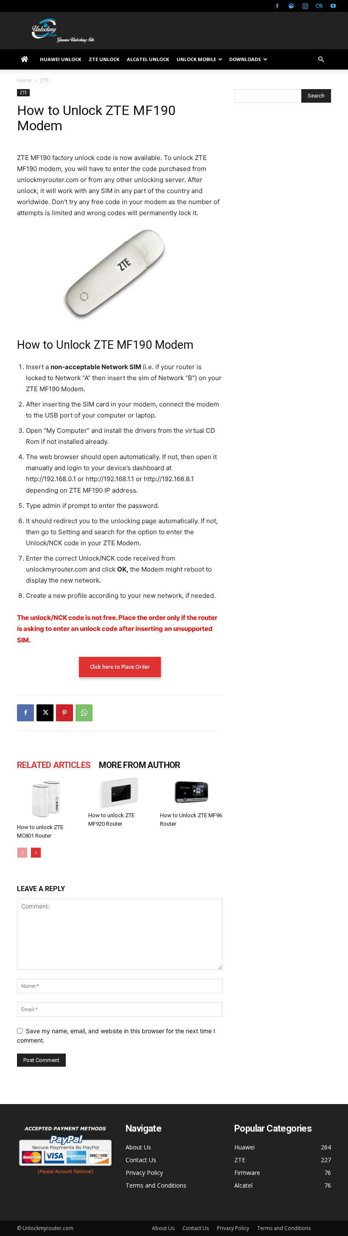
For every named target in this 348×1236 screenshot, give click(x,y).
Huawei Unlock (60, 59)
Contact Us (141, 1160)
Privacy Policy (144, 1173)
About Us (138, 1147)
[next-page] (36, 852)
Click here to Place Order (120, 666)
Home (24, 80)
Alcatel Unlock (148, 59)
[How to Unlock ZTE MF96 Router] (191, 793)
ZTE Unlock (104, 59)
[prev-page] (22, 852)
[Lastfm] (319, 6)
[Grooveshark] (291, 6)
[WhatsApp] (84, 712)
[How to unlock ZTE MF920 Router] (119, 793)
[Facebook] (277, 6)
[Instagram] (305, 6)
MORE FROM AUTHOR (139, 765)
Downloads (245, 59)
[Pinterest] (64, 712)
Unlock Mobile (196, 59)
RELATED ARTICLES (53, 765)
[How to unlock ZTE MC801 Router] (48, 798)
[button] (321, 60)
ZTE (23, 92)
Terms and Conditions (156, 1185)
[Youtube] (333, 6)
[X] (44, 712)
